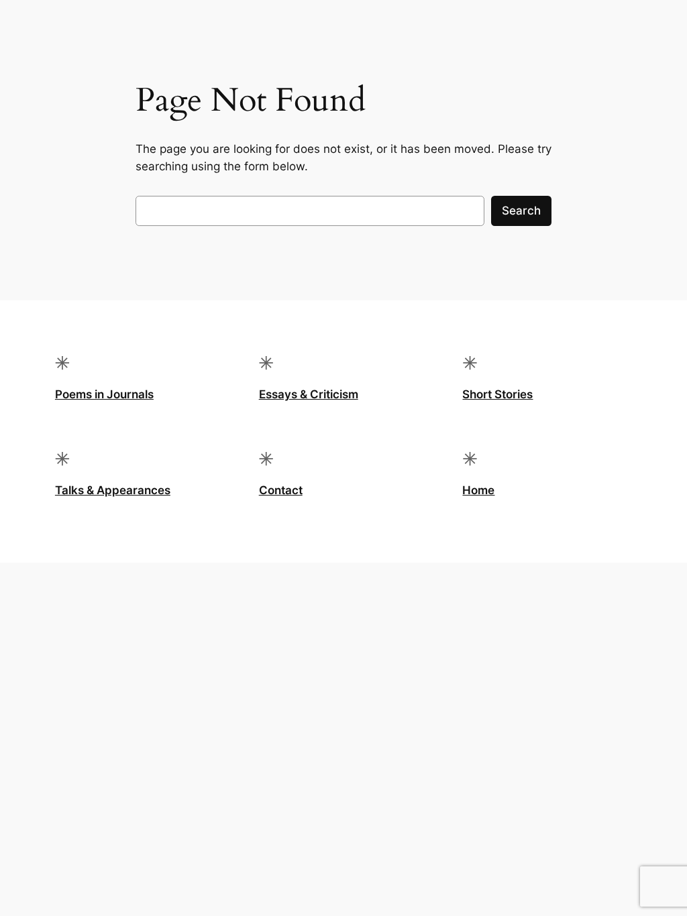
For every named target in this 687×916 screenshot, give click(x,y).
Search (521, 210)
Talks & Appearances (112, 490)
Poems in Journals (104, 394)
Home (478, 490)
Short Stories (497, 394)
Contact (281, 490)
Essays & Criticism (308, 394)
